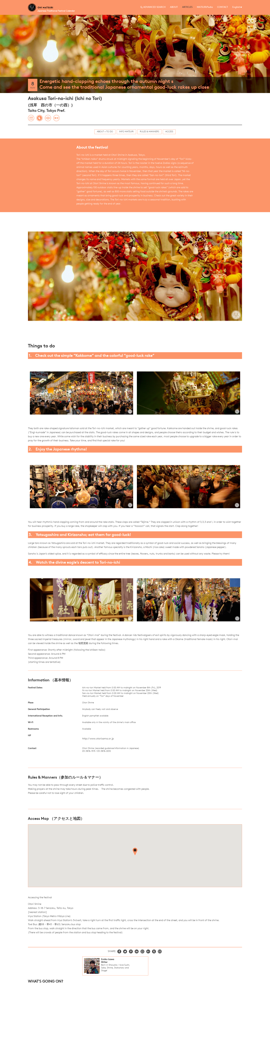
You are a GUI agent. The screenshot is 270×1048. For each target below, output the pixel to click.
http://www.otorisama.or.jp (98, 739)
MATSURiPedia (205, 7)
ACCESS (169, 132)
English (236, 7)
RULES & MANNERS (149, 132)
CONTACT (222, 7)
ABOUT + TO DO (105, 132)
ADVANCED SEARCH (154, 7)
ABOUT (174, 7)
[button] (135, 851)
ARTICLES (187, 7)
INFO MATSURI (126, 132)
